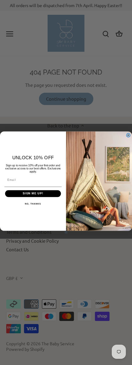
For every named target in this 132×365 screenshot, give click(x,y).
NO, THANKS (33, 204)
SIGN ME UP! (33, 193)
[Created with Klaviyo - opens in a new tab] (66, 232)
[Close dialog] (128, 135)
